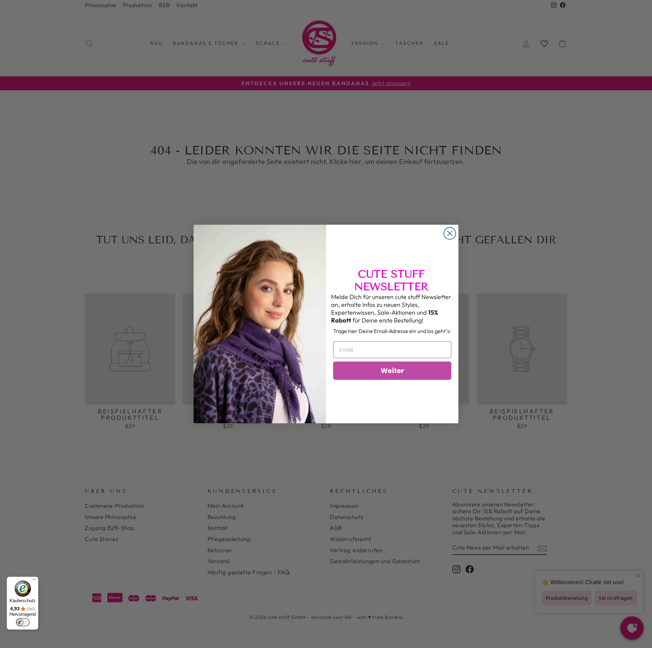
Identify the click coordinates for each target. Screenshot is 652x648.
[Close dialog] (450, 233)
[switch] (23, 622)
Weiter (392, 370)
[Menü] (34, 581)
